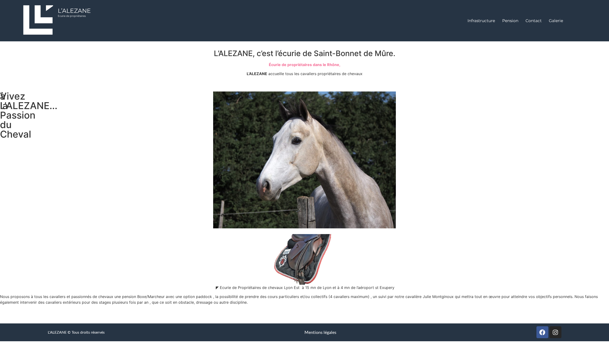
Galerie (556, 21)
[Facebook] (542, 332)
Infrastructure (481, 21)
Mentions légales (320, 332)
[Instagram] (555, 332)
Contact (534, 21)
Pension (510, 21)
